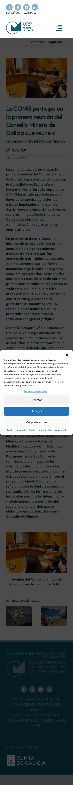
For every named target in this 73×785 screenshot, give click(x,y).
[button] (67, 355)
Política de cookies (17, 430)
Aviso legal (60, 430)
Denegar (36, 411)
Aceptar (36, 400)
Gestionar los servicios (35, 391)
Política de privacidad (40, 430)
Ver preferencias (36, 422)
